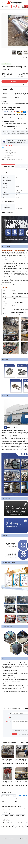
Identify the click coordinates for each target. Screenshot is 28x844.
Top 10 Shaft (15, 830)
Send (14, 734)
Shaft (23, 10)
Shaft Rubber (6, 830)
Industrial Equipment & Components (13, 10)
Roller (2, 798)
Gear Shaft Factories (20, 823)
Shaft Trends (24, 830)
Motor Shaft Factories (8, 826)
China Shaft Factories (8, 823)
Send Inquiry (14, 81)
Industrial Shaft (19, 826)
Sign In (3, 159)
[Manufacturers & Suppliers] (14, 2)
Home (2, 10)
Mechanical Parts (20, 815)
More (2, 833)
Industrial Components (8, 815)
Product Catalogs (22, 795)
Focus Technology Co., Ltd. (18, 838)
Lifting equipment (19, 798)
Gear (16, 801)
